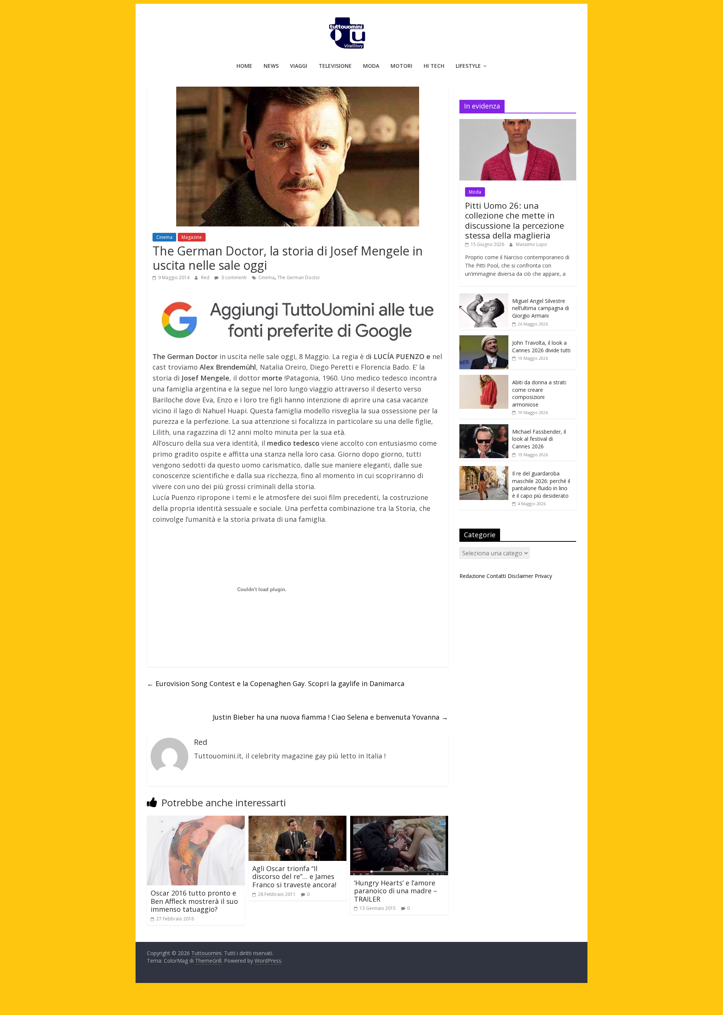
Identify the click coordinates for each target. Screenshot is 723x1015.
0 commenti (233, 277)
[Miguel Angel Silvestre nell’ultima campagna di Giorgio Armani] (483, 297)
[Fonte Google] (297, 320)
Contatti (496, 575)
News (271, 65)
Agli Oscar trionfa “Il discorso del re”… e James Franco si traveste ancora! (294, 876)
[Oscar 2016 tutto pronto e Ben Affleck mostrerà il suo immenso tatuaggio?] (196, 820)
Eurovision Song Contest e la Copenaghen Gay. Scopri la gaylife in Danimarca (275, 683)
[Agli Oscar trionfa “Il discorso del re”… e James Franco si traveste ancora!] (297, 820)
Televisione (335, 65)
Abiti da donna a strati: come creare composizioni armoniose (539, 393)
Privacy (543, 575)
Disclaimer (520, 575)
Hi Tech (434, 65)
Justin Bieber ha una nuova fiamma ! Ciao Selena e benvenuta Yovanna (330, 717)
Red (205, 277)
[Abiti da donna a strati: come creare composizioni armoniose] (483, 378)
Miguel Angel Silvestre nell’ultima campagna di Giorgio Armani (540, 308)
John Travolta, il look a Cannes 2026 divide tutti (541, 346)
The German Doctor (299, 277)
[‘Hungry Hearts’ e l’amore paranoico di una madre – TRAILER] (399, 820)
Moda (371, 65)
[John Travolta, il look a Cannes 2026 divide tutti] (483, 339)
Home (244, 65)
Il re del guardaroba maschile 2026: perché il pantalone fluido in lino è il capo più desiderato (541, 484)
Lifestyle (468, 65)
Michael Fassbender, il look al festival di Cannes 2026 (539, 439)
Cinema (164, 237)
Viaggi (298, 65)
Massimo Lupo (531, 244)
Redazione (472, 575)
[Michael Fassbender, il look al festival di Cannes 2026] (483, 428)
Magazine (192, 237)
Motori (401, 65)
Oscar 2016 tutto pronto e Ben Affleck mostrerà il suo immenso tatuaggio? (194, 901)
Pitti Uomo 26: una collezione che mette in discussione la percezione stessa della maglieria (514, 220)
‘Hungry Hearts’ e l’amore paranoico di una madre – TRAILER (395, 890)
